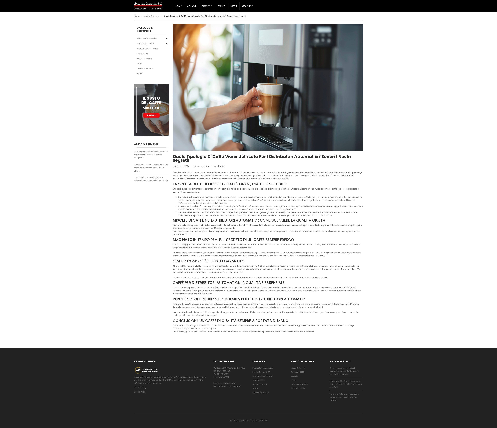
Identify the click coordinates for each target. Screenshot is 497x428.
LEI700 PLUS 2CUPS (299, 384)
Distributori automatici (262, 368)
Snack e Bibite (143, 53)
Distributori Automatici (147, 38)
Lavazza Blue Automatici (148, 48)
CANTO (294, 376)
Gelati (139, 64)
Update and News (152, 16)
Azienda (191, 6)
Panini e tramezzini (145, 68)
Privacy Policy (140, 387)
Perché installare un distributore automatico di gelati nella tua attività (151, 179)
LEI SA (293, 380)
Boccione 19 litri (298, 372)
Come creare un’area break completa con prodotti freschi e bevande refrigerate (151, 154)
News (234, 6)
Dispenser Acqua (144, 58)
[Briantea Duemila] (148, 6)
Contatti (247, 6)
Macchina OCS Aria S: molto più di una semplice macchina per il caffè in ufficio (151, 167)
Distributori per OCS (145, 43)
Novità (139, 73)
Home (179, 6)
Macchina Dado (298, 388)
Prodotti (207, 6)
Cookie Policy (140, 392)
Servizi (221, 6)
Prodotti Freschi (298, 368)
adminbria (221, 166)
